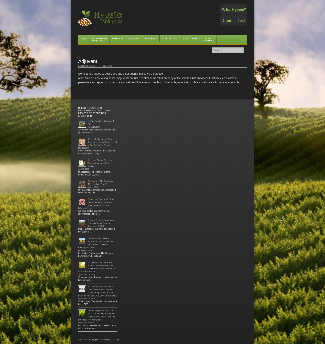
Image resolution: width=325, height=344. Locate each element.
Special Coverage (208, 40)
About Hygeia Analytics (99, 40)
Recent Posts (190, 39)
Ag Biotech (151, 39)
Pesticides (134, 39)
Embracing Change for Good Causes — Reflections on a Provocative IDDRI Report (101, 202)
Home (84, 39)
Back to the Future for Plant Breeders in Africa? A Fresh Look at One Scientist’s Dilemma (102, 142)
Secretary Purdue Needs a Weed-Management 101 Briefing (100, 163)
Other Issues (169, 39)
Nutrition (117, 39)
